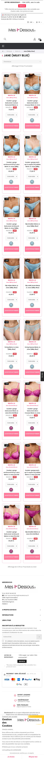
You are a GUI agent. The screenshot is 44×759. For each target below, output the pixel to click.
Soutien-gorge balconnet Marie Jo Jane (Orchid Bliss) (11, 411)
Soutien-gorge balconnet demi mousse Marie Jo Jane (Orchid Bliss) (32, 412)
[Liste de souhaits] (17, 76)
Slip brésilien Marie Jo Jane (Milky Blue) (32, 225)
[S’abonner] (39, 637)
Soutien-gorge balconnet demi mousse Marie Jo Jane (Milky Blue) (32, 104)
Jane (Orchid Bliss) (11, 405)
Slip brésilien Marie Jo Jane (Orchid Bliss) (32, 533)
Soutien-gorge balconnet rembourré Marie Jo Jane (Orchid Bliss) (11, 535)
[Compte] (34, 39)
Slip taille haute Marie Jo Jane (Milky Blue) (32, 286)
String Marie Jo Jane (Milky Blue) (11, 348)
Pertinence (22, 61)
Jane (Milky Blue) (11, 97)
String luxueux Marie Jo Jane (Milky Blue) (32, 348)
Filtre (42, 375)
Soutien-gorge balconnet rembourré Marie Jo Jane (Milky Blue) (11, 227)
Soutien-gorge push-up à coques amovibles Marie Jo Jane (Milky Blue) (32, 165)
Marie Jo (11, 95)
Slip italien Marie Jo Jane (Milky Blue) (11, 286)
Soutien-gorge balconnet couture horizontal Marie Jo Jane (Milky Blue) (11, 104)
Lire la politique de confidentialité (11, 750)
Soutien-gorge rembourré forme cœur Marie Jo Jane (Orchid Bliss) (12, 473)
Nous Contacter (19, 19)
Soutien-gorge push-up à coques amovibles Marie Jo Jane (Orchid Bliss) (32, 473)
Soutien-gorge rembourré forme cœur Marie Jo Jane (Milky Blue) (12, 165)
